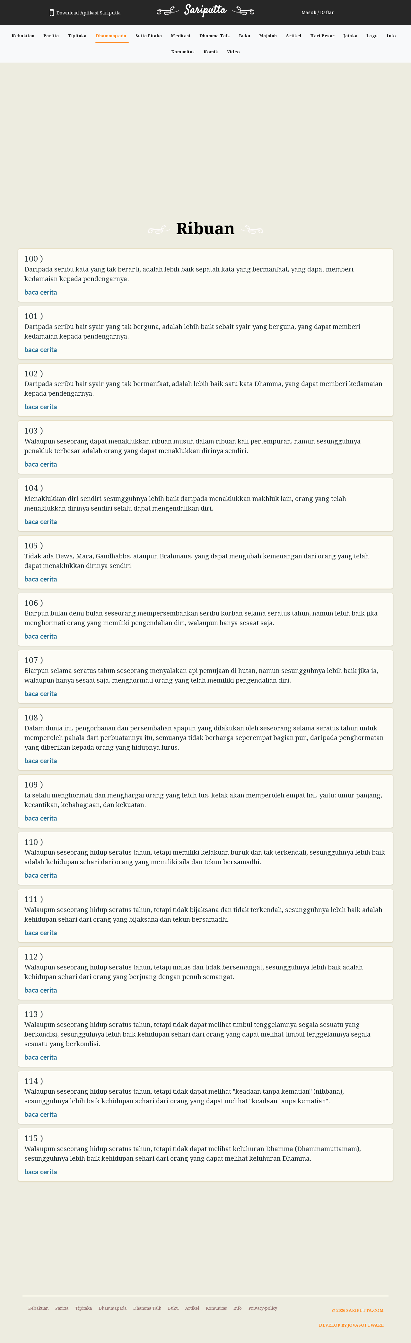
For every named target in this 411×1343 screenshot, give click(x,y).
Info (391, 35)
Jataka (350, 35)
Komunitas (183, 51)
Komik (211, 51)
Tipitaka (77, 35)
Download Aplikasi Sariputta (89, 12)
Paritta (51, 35)
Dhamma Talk (214, 35)
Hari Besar (322, 35)
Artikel (293, 35)
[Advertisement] (205, 111)
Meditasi (180, 35)
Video (233, 51)
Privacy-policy (263, 1308)
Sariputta (205, 10)
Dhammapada (111, 35)
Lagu (372, 35)
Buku (244, 35)
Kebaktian (23, 35)
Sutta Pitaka (149, 35)
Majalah (268, 35)
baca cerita (40, 292)
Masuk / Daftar (318, 12)
